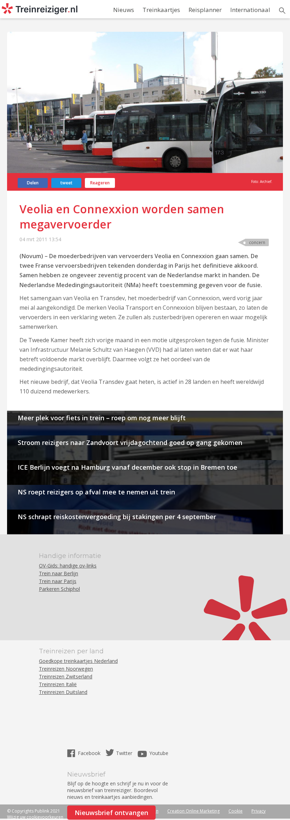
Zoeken (282, 11)
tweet (66, 183)
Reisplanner (205, 10)
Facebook (90, 753)
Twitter (124, 753)
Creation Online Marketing (193, 811)
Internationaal (250, 10)
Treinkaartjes (161, 10)
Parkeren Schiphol (59, 589)
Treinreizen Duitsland (63, 692)
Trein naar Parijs (57, 581)
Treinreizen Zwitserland (65, 676)
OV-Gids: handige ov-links (68, 565)
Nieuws (123, 10)
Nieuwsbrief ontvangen (111, 812)
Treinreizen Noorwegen (66, 668)
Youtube (158, 753)
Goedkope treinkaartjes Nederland (78, 661)
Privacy (258, 811)
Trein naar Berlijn (58, 573)
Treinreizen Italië (58, 684)
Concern (257, 242)
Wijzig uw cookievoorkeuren (35, 817)
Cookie (235, 811)
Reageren (100, 183)
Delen (33, 183)
